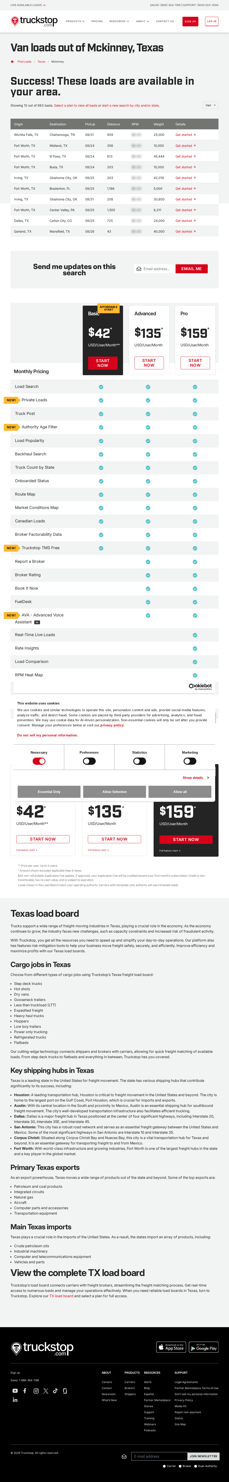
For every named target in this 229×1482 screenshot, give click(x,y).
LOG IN (211, 21)
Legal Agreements (186, 1382)
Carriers (130, 1382)
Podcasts (150, 1430)
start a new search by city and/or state (130, 105)
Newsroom (109, 1394)
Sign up (15, 1372)
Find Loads (24, 61)
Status (179, 1418)
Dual (207, 1466)
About (141, 21)
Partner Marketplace (157, 1400)
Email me (191, 268)
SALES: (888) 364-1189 (165, 5)
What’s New (109, 1400)
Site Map (180, 1424)
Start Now (103, 363)
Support (149, 1412)
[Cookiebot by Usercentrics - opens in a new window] (192, 686)
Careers (107, 1382)
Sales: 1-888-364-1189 (25, 1380)
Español (149, 1394)
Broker (187, 1466)
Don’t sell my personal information (196, 1394)
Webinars (150, 1424)
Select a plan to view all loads (75, 105)
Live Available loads (27, 5)
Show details (193, 777)
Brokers (130, 1388)
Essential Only (49, 792)
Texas (41, 61)
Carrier (171, 1466)
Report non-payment (188, 1412)
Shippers (130, 1394)
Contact (107, 1388)
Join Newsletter (203, 1456)
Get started (184, 135)
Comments (141, 276)
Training (149, 1418)
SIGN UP (190, 21)
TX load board (61, 1296)
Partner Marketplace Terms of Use (196, 1388)
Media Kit (181, 1406)
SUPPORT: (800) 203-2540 (200, 5)
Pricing (97, 21)
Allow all (180, 792)
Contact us (165, 21)
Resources (118, 21)
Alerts (147, 1382)
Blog (147, 1388)
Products (73, 21)
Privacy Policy (184, 1400)
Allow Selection (114, 792)
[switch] (89, 761)
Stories (148, 1406)
